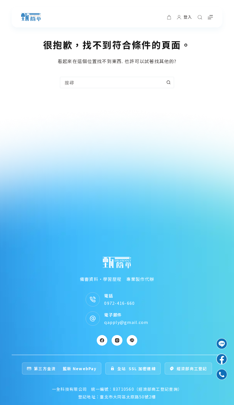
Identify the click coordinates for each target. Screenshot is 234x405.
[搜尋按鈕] (168, 82)
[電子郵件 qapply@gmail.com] (93, 318)
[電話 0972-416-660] (93, 299)
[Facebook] (102, 340)
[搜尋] (200, 17)
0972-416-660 (119, 303)
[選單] (210, 17)
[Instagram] (117, 340)
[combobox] (111, 82)
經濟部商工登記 (192, 368)
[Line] (132, 340)
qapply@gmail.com (126, 322)
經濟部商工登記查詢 (158, 389)
